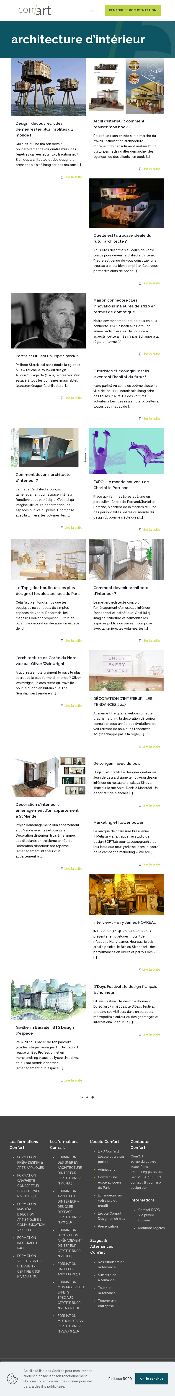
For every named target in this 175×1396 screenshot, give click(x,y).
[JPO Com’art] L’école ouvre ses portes (111, 1256)
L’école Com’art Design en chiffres (111, 1315)
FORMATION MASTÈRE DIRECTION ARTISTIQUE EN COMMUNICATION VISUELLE (30, 1316)
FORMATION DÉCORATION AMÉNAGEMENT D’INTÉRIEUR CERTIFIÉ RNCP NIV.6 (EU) (70, 1342)
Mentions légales (151, 1327)
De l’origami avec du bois (116, 763)
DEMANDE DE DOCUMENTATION (132, 10)
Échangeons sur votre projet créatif (110, 1300)
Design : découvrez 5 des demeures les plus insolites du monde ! (44, 129)
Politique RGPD (120, 1379)
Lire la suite (73, 177)
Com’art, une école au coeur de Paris (109, 1282)
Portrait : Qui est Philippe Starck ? (47, 356)
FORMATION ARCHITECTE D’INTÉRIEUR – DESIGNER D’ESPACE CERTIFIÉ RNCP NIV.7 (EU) (69, 1306)
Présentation (108, 1326)
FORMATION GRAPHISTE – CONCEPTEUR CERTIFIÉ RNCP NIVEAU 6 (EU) (28, 1285)
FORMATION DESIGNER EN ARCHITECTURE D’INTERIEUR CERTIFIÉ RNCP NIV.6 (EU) (70, 1269)
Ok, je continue (151, 1378)
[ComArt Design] (35, 10)
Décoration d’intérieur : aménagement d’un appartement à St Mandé (47, 810)
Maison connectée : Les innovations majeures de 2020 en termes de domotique (124, 306)
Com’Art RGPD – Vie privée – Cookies (150, 1314)
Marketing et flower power (118, 822)
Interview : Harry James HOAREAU (124, 922)
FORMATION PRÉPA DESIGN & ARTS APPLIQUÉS (30, 1262)
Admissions (106, 1269)
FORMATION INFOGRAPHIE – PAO (29, 1342)
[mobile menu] (91, 10)
